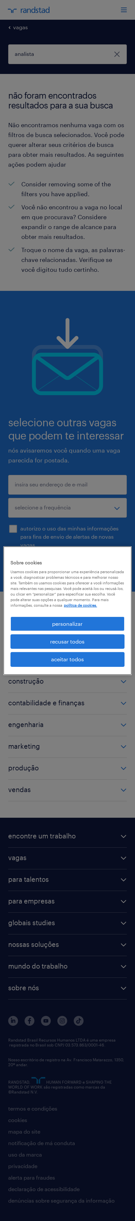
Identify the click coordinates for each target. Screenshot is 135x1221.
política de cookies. (80, 605)
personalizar (67, 623)
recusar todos (67, 641)
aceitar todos (67, 659)
